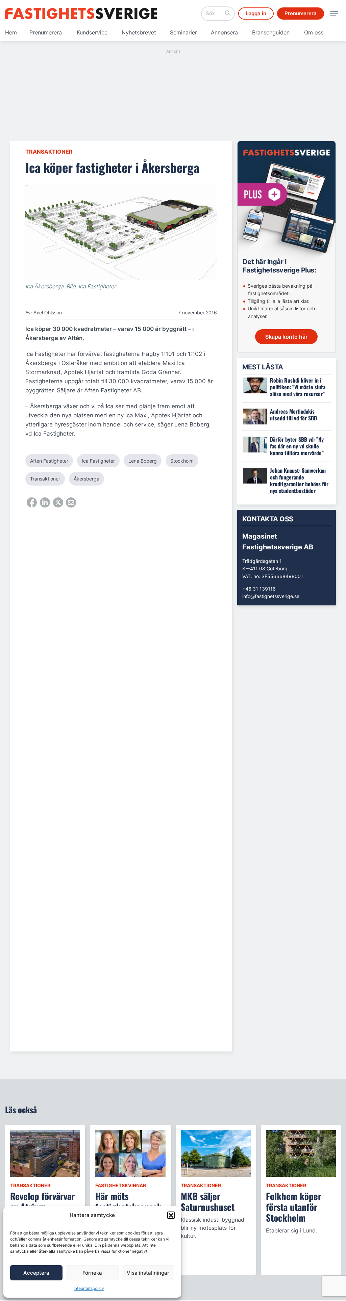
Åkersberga (86, 479)
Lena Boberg (142, 461)
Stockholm (182, 461)
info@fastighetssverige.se (270, 596)
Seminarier (183, 32)
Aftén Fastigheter (49, 461)
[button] (171, 1215)
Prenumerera (45, 32)
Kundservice (92, 32)
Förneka (92, 1273)
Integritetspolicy (89, 1288)
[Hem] (81, 13)
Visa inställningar (148, 1273)
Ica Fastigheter (98, 461)
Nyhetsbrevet (139, 32)
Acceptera (36, 1273)
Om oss (313, 32)
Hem (11, 32)
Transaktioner (49, 151)
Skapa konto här (286, 336)
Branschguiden (271, 32)
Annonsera (224, 32)
